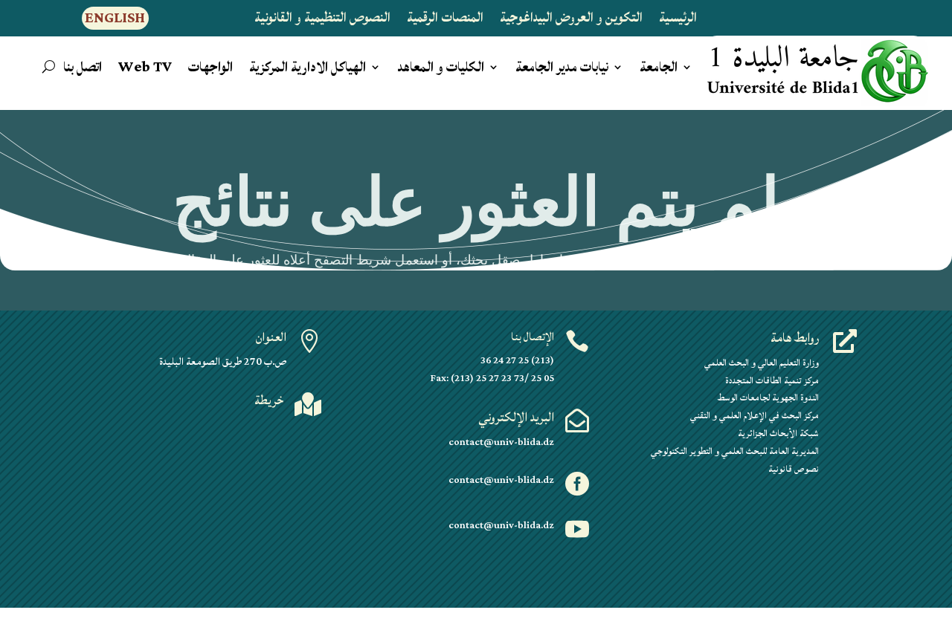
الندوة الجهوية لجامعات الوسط (768, 398)
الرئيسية (678, 21)
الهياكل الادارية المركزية (307, 70)
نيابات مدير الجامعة (561, 70)
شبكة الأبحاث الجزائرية (778, 433)
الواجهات (210, 70)
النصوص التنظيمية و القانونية (322, 21)
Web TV (145, 70)
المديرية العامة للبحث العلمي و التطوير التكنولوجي (735, 451)
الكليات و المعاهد (440, 70)
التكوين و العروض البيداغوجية (571, 21)
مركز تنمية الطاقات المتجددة (772, 380)
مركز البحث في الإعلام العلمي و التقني (754, 415)
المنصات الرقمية (445, 21)
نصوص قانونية (793, 469)
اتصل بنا (82, 70)
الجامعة (659, 70)
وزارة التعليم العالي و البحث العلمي (761, 363)
